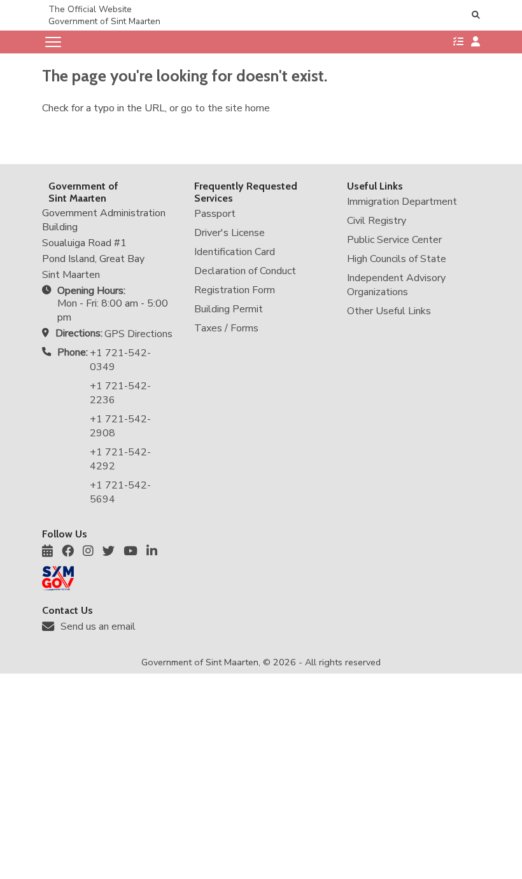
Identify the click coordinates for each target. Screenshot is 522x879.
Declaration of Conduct (245, 271)
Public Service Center (394, 240)
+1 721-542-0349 (120, 360)
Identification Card (234, 252)
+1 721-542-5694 (120, 492)
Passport (215, 214)
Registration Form (234, 290)
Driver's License (229, 233)
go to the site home (225, 108)
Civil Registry (376, 221)
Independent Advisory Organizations (396, 285)
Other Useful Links (389, 311)
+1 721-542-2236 (120, 393)
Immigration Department (402, 202)
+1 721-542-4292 (120, 459)
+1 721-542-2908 (120, 426)
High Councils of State (396, 259)
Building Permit (228, 309)
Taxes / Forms (226, 328)
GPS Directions (138, 334)
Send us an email (98, 626)
